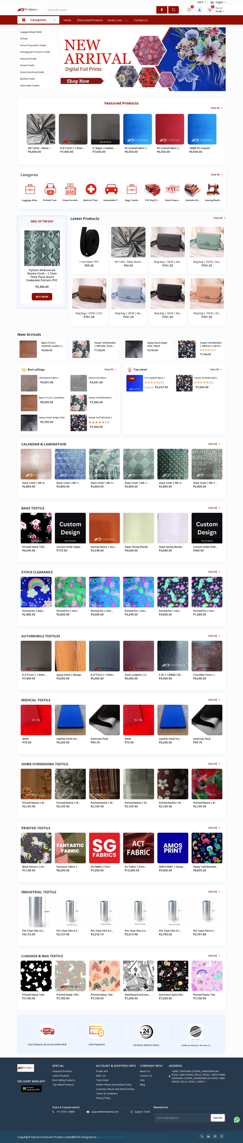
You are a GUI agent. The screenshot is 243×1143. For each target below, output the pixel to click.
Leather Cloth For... (102, 738)
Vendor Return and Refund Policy (113, 1085)
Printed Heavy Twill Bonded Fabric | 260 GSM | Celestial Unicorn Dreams (157, 344)
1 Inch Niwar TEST (89, 261)
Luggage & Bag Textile (31, 31)
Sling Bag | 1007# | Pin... (206, 313)
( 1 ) (108, 350)
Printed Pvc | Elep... (170, 610)
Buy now (42, 296)
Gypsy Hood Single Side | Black (51, 344)
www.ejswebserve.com (111, 1138)
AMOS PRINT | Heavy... (104, 866)
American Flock (31, 738)
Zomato (24, 38)
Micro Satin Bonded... (205, 610)
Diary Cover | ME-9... (205, 482)
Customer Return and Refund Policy (115, 1090)
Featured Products (62, 1072)
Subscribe (217, 1119)
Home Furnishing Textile (32, 72)
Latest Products (60, 1076)
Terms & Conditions (107, 1094)
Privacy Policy (103, 1099)
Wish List (101, 1076)
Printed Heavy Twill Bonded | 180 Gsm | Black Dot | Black (210, 344)
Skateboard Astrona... (69, 994)
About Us (145, 1072)
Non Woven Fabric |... (205, 546)
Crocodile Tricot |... (136, 674)
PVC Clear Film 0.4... (170, 930)
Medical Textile (27, 78)
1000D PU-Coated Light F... (167, 148)
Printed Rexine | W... (34, 802)
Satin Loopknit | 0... (68, 674)
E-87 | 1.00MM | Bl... (102, 674)
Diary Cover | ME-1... (68, 482)
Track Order (102, 1081)
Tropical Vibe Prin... (204, 994)
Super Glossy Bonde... (69, 546)
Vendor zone (115, 20)
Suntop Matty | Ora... (35, 546)
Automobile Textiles (30, 85)
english (219, 2)
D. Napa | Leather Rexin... (70, 148)
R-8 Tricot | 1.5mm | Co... (40, 148)
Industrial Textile (28, 58)
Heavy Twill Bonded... (137, 866)
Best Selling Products (63, 1081)
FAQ (142, 1081)
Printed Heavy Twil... (34, 994)
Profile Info (102, 1072)
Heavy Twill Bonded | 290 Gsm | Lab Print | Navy (105, 344)
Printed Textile (27, 65)
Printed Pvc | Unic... (33, 610)
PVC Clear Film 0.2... (33, 930)
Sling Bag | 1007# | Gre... (167, 261)
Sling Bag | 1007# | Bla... (167, 313)
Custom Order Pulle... (137, 546)
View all (215, 107)
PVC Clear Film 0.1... (102, 930)
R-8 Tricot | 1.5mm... (34, 674)
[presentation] (71, 55)
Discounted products (90, 20)
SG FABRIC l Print (32, 866)
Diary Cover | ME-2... (102, 482)
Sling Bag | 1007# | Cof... (89, 313)
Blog (142, 1085)
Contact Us (141, 20)
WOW (60, 738)
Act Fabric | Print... (67, 866)
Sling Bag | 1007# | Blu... (128, 313)
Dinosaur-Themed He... (172, 994)
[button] (139, 87)
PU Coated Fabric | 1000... (103, 148)
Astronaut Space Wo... (103, 994)
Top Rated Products (63, 1085)
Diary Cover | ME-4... (34, 482)
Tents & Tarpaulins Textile (33, 45)
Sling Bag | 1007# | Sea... (207, 261)
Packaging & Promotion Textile (35, 51)
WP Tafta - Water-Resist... (128, 261)
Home (67, 20)
